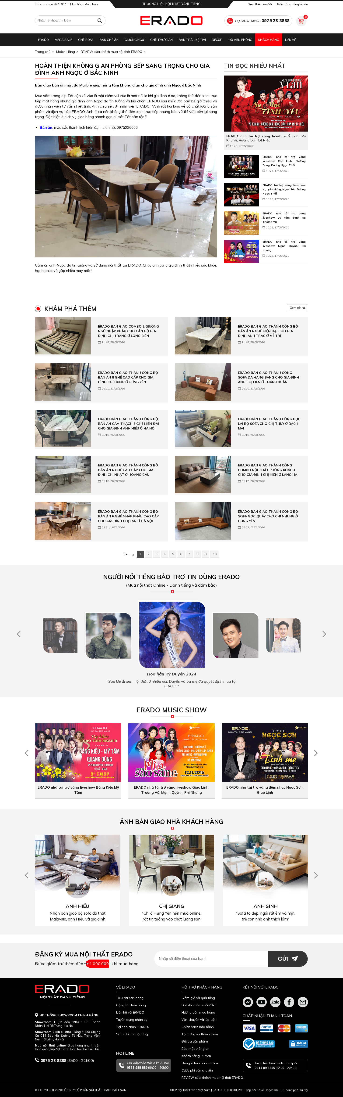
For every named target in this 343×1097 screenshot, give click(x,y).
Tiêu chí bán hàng (130, 998)
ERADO (43, 40)
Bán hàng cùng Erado (292, 4)
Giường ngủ (134, 40)
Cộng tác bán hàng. (131, 1005)
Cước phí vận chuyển (197, 1070)
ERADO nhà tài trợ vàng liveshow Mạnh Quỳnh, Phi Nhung (284, 246)
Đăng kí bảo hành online (200, 1063)
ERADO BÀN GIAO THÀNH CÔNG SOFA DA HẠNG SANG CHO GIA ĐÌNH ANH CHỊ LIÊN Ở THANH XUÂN (268, 377)
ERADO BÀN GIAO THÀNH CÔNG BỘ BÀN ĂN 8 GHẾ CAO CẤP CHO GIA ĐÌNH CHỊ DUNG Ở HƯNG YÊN (128, 377)
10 (215, 554)
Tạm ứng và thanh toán (200, 1034)
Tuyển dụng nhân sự (131, 1020)
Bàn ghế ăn (109, 40)
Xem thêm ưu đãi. (260, 4)
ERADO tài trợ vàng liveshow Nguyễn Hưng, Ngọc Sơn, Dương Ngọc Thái (284, 189)
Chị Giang (171, 906)
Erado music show (171, 710)
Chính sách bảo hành (198, 1027)
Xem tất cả (297, 308)
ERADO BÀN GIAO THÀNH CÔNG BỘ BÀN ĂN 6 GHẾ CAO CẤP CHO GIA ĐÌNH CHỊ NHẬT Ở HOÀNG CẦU (128, 470)
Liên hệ (290, 40)
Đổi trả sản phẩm (195, 1041)
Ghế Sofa (86, 40)
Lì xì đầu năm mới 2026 (199, 1005)
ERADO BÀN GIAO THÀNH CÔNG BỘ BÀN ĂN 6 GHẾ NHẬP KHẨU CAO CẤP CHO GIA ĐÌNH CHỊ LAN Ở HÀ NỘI (128, 516)
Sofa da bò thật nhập (132, 1034)
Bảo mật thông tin (195, 1048)
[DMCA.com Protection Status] (298, 1044)
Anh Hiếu (77, 906)
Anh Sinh (266, 906)
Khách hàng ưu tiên (196, 1056)
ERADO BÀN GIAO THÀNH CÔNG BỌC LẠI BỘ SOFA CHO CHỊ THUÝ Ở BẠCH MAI (269, 423)
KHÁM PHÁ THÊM (70, 309)
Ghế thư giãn (161, 40)
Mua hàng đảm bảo (84, 4)
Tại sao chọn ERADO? (50, 4)
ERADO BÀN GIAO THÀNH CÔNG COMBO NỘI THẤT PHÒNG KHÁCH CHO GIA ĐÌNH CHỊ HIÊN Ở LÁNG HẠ (267, 470)
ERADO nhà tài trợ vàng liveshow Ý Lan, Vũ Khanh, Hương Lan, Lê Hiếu (266, 138)
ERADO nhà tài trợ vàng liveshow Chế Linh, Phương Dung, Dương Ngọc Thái (284, 161)
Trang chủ (42, 52)
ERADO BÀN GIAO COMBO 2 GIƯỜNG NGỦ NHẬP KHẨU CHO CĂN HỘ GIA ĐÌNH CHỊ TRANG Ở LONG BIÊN (128, 331)
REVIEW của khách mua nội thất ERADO (111, 52)
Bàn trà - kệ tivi (192, 40)
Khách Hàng (268, 40)
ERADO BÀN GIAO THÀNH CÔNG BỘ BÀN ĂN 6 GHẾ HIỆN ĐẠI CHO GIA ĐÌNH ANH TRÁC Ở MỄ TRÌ (268, 331)
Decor (217, 40)
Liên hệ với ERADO (130, 1012)
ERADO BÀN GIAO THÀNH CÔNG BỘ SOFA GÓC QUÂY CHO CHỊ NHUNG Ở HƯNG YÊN (268, 516)
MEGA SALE (63, 40)
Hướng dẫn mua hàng (198, 1012)
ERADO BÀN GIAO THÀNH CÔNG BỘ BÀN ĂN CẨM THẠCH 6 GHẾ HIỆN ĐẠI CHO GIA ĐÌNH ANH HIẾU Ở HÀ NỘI (128, 423)
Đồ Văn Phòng (240, 40)
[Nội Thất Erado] (171, 20)
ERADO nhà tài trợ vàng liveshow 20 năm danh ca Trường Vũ (284, 218)
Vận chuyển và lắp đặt (198, 1020)
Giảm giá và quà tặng (198, 998)
